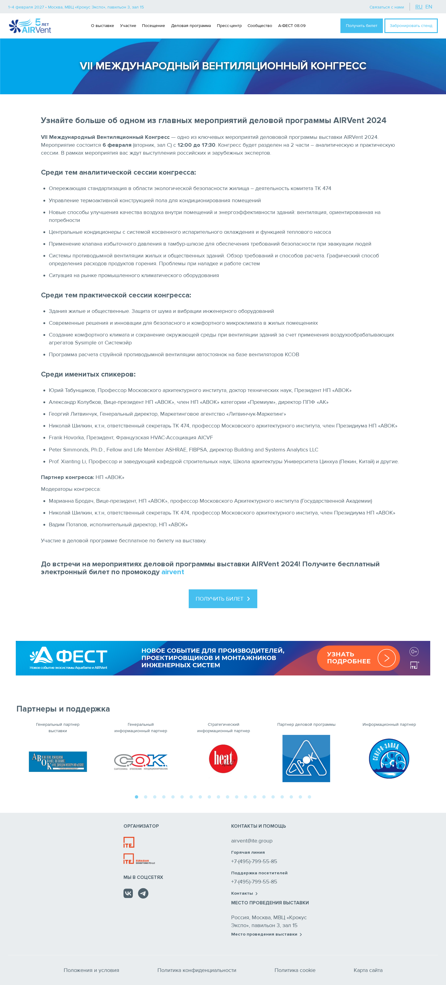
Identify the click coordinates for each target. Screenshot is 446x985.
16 (273, 796)
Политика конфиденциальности (196, 970)
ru (419, 6)
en (428, 6)
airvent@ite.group (251, 840)
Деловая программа (191, 25)
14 (255, 796)
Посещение (153, 25)
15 (264, 796)
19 (300, 796)
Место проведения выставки (264, 934)
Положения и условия (91, 970)
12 (237, 796)
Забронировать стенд (411, 25)
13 (246, 796)
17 (282, 796)
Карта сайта (368, 970)
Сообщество (260, 25)
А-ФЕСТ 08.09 (292, 25)
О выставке (102, 25)
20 (309, 796)
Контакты (242, 893)
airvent (172, 572)
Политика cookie (295, 970)
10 (218, 796)
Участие (128, 25)
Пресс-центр (229, 25)
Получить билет (361, 25)
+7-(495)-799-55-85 (254, 861)
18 (291, 796)
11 (228, 796)
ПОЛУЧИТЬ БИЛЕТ (219, 598)
